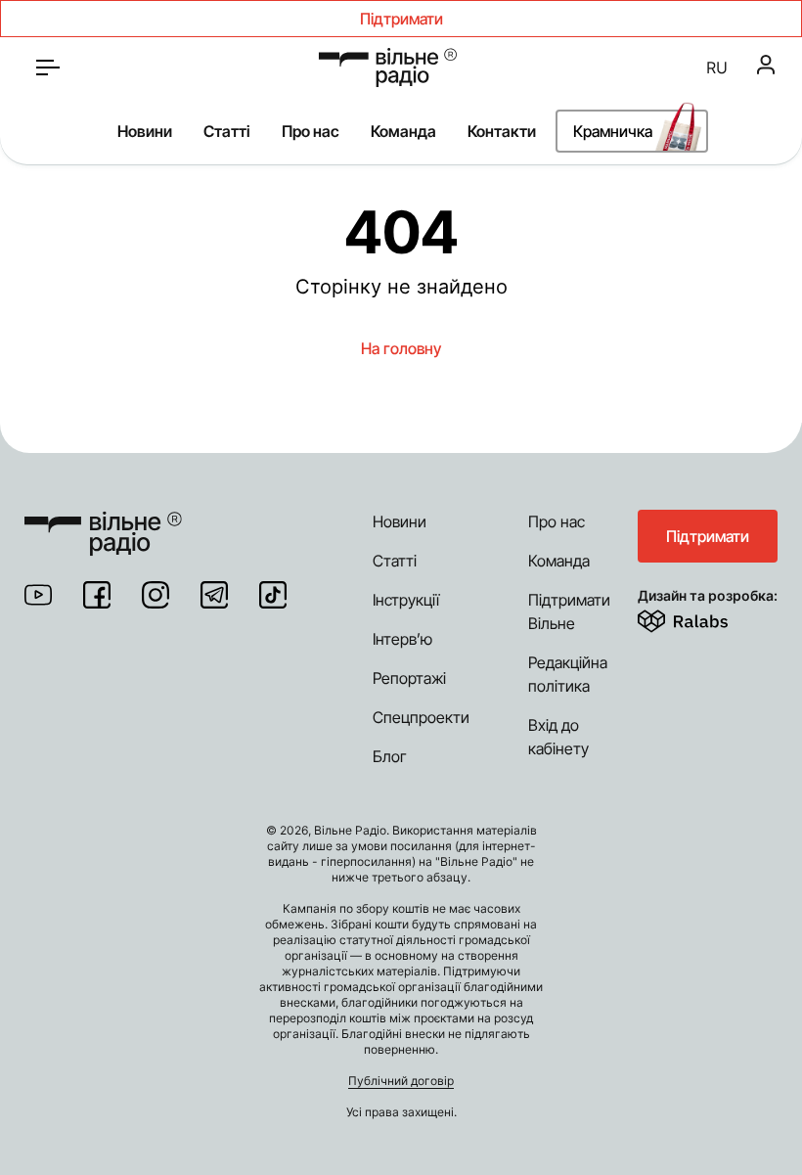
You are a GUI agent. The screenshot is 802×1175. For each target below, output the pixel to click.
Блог (390, 756)
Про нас (310, 131)
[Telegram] (214, 595)
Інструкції (406, 600)
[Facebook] (97, 595)
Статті (226, 131)
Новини (144, 131)
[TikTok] (273, 595)
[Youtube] (38, 595)
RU (717, 67)
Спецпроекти (421, 717)
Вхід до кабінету (558, 736)
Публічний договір (401, 1080)
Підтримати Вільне (569, 611)
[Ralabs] (707, 617)
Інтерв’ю (402, 639)
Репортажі (409, 678)
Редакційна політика (567, 674)
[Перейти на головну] (388, 67)
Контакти (502, 131)
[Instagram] (155, 595)
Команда (403, 131)
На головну (401, 348)
